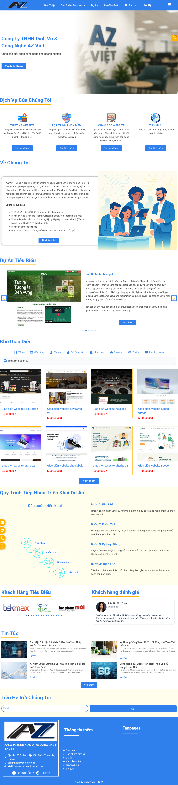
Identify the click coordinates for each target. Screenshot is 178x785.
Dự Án (94, 5)
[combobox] (89, 361)
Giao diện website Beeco (153, 465)
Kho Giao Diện (111, 5)
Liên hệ (147, 5)
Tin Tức (129, 5)
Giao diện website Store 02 (18, 465)
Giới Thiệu (49, 5)
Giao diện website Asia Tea (109, 408)
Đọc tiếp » (33, 656)
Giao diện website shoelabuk (65, 465)
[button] (4, 298)
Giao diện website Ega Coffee (20, 408)
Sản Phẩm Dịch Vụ (71, 5)
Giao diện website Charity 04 (110, 465)
